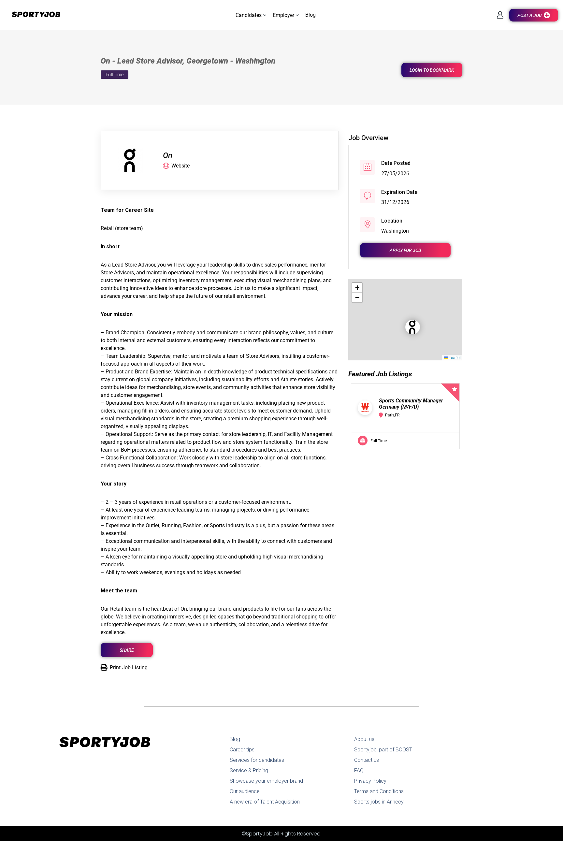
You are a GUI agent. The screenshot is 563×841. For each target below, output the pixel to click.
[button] (251, 15)
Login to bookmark (432, 70)
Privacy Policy (370, 781)
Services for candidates (257, 760)
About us (364, 739)
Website (180, 166)
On (167, 155)
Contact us (366, 760)
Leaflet (454, 357)
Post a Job (529, 15)
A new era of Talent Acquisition (265, 802)
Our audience (245, 791)
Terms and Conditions (379, 791)
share (127, 650)
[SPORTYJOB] (32, 15)
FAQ (359, 770)
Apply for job (405, 250)
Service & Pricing (249, 770)
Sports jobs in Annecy (379, 802)
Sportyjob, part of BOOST (383, 750)
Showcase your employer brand (266, 781)
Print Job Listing (129, 667)
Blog (235, 739)
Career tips (242, 750)
